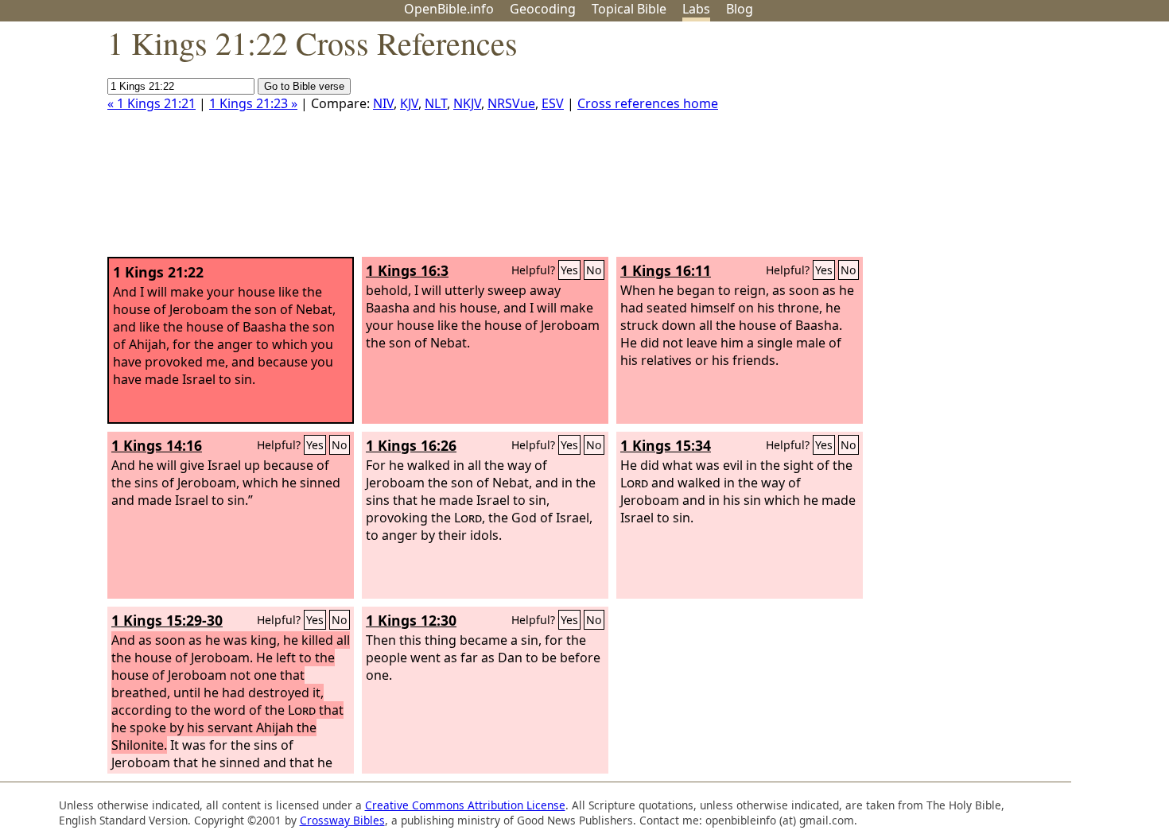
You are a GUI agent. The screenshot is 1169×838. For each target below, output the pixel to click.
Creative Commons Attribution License (465, 805)
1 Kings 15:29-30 (167, 620)
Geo (543, 8)
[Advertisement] (1008, 145)
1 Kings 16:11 (665, 270)
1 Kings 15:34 (665, 445)
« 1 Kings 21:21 (151, 103)
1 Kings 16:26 (411, 445)
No (594, 269)
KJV (409, 103)
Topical (629, 8)
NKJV (467, 103)
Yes (569, 269)
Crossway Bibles (342, 820)
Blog (739, 8)
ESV (553, 103)
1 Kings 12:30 (411, 620)
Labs (696, 8)
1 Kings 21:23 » (253, 103)
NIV (383, 103)
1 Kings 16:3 (407, 270)
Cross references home (647, 103)
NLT (436, 103)
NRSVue (511, 103)
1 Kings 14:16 (156, 445)
